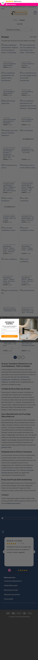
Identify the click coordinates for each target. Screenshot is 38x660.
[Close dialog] (37, 320)
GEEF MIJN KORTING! (9, 336)
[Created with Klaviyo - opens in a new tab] (19, 340)
